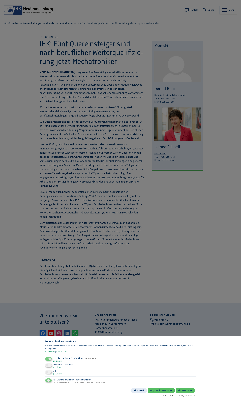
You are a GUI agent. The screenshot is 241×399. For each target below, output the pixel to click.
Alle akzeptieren (185, 390)
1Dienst (57, 367)
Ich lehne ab (139, 390)
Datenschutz (61, 351)
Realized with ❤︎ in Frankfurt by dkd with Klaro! (179, 396)
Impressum (50, 351)
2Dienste (57, 361)
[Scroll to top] (235, 393)
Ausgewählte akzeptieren (161, 390)
